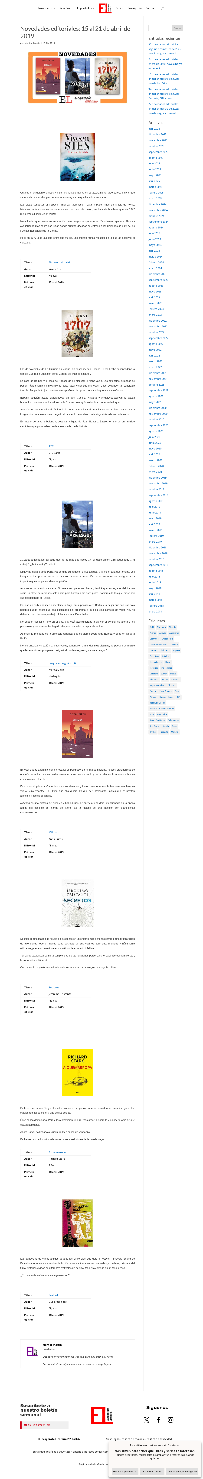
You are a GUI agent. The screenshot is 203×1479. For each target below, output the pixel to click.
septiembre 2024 (158, 221)
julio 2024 (154, 233)
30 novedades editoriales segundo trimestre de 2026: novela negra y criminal (165, 49)
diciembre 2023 (157, 274)
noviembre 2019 (157, 483)
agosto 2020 (155, 431)
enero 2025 (155, 198)
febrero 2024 (156, 262)
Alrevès (162, 633)
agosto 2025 (155, 158)
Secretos (54, 987)
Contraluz (154, 638)
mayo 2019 (154, 518)
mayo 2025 (154, 175)
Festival (53, 1295)
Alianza (153, 633)
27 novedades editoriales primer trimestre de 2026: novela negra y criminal (163, 108)
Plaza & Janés (166, 691)
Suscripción (135, 8)
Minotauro (154, 679)
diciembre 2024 (157, 204)
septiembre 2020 (158, 425)
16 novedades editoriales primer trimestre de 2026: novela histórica (163, 79)
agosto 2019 (155, 501)
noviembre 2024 (157, 210)
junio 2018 (154, 582)
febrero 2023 (156, 309)
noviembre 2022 (157, 326)
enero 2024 (155, 268)
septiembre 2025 (158, 152)
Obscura (172, 685)
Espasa (176, 650)
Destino (174, 644)
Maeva (173, 673)
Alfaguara (161, 627)
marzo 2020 (155, 460)
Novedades (45, 8)
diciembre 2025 (157, 134)
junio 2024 (154, 239)
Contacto (151, 8)
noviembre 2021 (157, 379)
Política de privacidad (159, 1439)
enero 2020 (155, 472)
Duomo (153, 650)
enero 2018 (155, 611)
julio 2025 (154, 163)
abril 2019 (154, 524)
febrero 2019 (156, 536)
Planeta (153, 691)
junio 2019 (154, 512)
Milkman (54, 832)
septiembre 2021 (158, 390)
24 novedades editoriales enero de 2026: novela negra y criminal (165, 64)
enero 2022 (155, 367)
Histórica (154, 668)
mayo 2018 (154, 588)
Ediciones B (165, 650)
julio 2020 (154, 437)
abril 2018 (154, 594)
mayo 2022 (154, 349)
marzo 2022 (155, 361)
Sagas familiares (157, 720)
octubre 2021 (156, 384)
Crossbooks (167, 638)
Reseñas (65, 8)
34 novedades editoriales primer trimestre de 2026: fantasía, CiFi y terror (163, 93)
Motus (165, 679)
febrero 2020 (156, 466)
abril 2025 (154, 181)
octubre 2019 (156, 489)
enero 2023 (155, 315)
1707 (51, 446)
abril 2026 (154, 128)
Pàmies (153, 697)
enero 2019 (155, 541)
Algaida (172, 627)
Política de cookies (132, 1439)
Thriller (153, 732)
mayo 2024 (154, 245)
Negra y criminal (157, 685)
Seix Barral (154, 726)
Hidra (167, 662)
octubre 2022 (156, 332)
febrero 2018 (156, 605)
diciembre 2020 (157, 408)
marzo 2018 (155, 600)
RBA (178, 697)
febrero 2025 (156, 192)
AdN (152, 627)
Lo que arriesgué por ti (62, 663)
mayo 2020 (154, 448)
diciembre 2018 (157, 547)
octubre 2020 (156, 419)
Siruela (166, 726)
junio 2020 (154, 443)
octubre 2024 (156, 216)
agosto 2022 (155, 344)
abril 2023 (154, 297)
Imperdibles (84, 8)
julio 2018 (154, 576)
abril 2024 (154, 250)
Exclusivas (154, 656)
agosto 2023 (155, 285)
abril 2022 (154, 355)
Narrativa (175, 679)
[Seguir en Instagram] (170, 1419)
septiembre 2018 (158, 565)
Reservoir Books (157, 702)
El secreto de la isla (60, 262)
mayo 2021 (154, 402)
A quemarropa (57, 1152)
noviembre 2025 (157, 140)
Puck (177, 691)
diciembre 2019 (157, 477)
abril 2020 (154, 454)
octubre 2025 (156, 146)
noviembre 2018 (157, 553)
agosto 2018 (155, 570)
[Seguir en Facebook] (158, 1419)
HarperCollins (156, 662)
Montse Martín (32, 43)
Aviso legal (112, 1439)
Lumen (164, 673)
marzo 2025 (155, 187)
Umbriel (175, 732)
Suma (174, 726)
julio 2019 (154, 506)
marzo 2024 (155, 256)
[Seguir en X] (146, 1419)
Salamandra (173, 720)
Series (120, 8)
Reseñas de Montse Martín (162, 708)
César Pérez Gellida (158, 644)
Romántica (162, 714)
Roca (152, 714)
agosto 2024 (155, 227)
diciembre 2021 (157, 373)
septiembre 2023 (158, 280)
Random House (167, 697)
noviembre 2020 (157, 413)
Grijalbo (165, 656)
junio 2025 (154, 169)
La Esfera (154, 673)
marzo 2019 (155, 530)
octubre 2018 (156, 559)
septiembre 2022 (158, 338)
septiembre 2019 (158, 495)
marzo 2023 (155, 303)
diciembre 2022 (157, 320)
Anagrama (174, 633)
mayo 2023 (154, 291)
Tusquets (163, 732)
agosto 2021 (155, 396)
